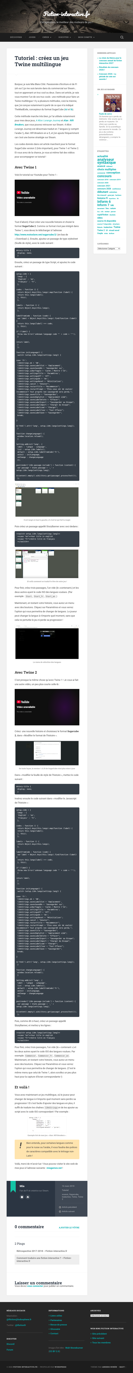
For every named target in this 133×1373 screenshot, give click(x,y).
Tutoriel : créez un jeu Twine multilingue (42, 61)
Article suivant (68, 1211)
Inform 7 (103, 205)
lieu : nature (111, 208)
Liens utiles (56, 1315)
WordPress (60, 1367)
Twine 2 (101, 230)
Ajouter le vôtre (69, 1227)
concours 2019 (115, 180)
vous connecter (35, 1286)
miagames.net (54, 1168)
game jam (111, 195)
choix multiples (106, 169)
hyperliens (112, 198)
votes (106, 233)
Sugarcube (73, 1194)
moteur (107, 212)
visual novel (114, 230)
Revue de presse (58, 1324)
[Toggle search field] (122, 37)
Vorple (100, 233)
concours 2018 (102, 180)
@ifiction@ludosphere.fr (19, 1319)
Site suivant (98, 1338)
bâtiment (109, 166)
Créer (45, 37)
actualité (102, 156)
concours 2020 (102, 183)
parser (113, 212)
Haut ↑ (122, 1367)
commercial (101, 173)
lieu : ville (100, 212)
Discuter (64, 37)
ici (66, 109)
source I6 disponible (106, 221)
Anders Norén (109, 1367)
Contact (54, 1333)
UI (107, 230)
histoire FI (102, 198)
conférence (116, 189)
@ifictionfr (20, 1325)
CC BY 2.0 (54, 1351)
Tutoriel (65, 1190)
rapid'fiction (102, 215)
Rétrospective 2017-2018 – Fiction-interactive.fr (42, 1251)
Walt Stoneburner (74, 1347)
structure (116, 224)
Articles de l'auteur (22, 1197)
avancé (65, 1194)
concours (104, 176)
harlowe (118, 195)
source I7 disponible (104, 224)
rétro (100, 217)
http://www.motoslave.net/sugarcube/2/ (36, 234)
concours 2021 (103, 186)
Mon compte (85, 37)
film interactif (101, 195)
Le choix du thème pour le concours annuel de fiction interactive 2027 (110, 60)
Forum (10, 1349)
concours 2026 (104, 188)
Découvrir (16, 37)
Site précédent (99, 1333)
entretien (113, 192)
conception (113, 172)
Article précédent (69, 1207)
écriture (111, 233)
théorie (99, 227)
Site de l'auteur (27, 1197)
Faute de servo (105, 114)
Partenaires (56, 1320)
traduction (66, 1197)
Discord (10, 1344)
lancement (100, 208)
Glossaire (55, 1329)
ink (112, 205)
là (71, 109)
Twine (74, 1197)
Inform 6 (104, 201)
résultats (112, 215)
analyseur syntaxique (106, 161)
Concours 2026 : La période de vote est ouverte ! (107, 76)
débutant (102, 191)
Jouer (32, 37)
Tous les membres (101, 1342)
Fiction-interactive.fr (66, 13)
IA (118, 198)
